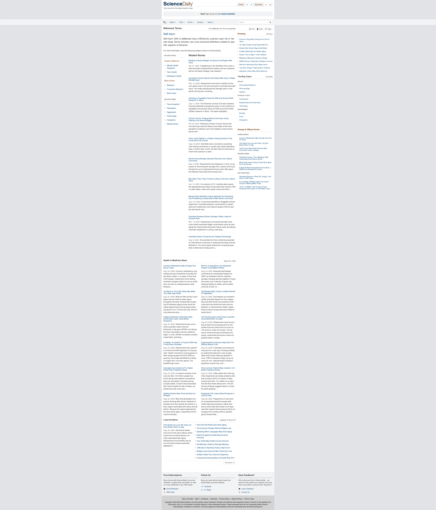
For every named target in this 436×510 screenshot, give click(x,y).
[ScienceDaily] (178, 4)
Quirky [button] (210, 22)
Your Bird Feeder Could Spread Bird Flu (253, 45)
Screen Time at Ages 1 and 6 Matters (252, 54)
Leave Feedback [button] (248, 489)
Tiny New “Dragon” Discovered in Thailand (254, 68)
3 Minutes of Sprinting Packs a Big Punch (213, 447)
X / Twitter (207, 490)
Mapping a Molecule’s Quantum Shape (253, 58)
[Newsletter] (270, 4)
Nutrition (242, 92)
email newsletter (228, 13)
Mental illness (172, 124)
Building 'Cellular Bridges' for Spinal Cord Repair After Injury (210, 61)
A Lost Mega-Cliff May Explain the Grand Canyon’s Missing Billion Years (254, 182)
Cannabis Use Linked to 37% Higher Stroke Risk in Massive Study (178, 369)
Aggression (171, 112)
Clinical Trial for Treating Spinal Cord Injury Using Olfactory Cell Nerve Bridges (208, 119)
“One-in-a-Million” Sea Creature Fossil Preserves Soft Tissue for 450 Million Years (254, 188)
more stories (229, 462)
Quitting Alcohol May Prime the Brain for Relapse (179, 394)
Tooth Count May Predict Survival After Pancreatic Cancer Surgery (253, 149)
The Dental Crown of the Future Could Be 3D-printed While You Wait (217, 318)
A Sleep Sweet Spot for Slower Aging (252, 51)
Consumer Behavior (175, 89)
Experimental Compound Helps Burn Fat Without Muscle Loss (217, 343)
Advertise (214, 499)
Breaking (241, 33)
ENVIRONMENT (243, 109)
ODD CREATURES (244, 173)
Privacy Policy (224, 499)
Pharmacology (244, 88)
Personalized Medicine (247, 85)
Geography (243, 120)
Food (241, 116)
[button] (252, 29)
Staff (196, 499)
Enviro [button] (190, 22)
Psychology (171, 116)
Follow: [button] (241, 4)
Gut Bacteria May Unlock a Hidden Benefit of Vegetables (218, 292)
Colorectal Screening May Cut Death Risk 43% (215, 457)
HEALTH (240, 81)
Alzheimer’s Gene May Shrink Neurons (253, 71)
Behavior (170, 85)
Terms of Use (249, 499)
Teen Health (172, 72)
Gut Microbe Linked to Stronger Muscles (213, 444)
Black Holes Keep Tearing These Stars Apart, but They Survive (255, 163)
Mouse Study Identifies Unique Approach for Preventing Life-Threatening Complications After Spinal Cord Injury (211, 197)
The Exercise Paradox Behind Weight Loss (214, 428)
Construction (243, 99)
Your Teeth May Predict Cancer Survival (213, 441)
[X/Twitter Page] (251, 4)
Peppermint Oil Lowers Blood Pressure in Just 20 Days (217, 394)
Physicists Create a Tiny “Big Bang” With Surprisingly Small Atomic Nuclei (253, 158)
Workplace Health (174, 76)
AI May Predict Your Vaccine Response (212, 454)
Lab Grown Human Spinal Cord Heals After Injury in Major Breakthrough (212, 79)
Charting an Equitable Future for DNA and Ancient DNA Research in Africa (211, 99)
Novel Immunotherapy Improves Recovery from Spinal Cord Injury (210, 159)
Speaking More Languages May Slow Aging (214, 431)
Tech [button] (181, 22)
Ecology (242, 113)
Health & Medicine (171, 61)
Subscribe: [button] (259, 4)
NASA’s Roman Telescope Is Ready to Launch (255, 61)
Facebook (207, 486)
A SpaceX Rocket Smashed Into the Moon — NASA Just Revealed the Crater (255, 168)
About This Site (187, 499)
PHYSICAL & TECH (244, 95)
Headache (171, 120)
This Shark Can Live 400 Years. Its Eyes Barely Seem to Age (177, 426)
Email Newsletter (172, 489)
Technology (243, 106)
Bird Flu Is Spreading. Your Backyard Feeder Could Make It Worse (216, 266)
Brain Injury (171, 93)
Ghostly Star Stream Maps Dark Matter (253, 48)
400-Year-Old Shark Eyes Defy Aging (211, 424)
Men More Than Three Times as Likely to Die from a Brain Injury (212, 179)
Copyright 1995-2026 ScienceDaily (177, 502)
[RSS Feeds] (266, 4)
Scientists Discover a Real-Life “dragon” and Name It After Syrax (255, 177)
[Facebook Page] (247, 4)
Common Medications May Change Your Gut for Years (179, 266)
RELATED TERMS (170, 99)
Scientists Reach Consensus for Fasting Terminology (210, 236)
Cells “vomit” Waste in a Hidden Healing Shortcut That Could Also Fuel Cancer (210, 139)
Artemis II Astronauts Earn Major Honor (253, 64)
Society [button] (200, 22)
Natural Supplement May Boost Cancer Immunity (212, 436)
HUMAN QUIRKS (243, 134)
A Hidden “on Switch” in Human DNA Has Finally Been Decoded (180, 343)
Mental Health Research (172, 66)
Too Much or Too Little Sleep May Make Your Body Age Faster (179, 292)
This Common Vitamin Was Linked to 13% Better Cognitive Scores (218, 369)
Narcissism (171, 108)
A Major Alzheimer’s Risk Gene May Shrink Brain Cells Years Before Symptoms (177, 319)
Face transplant (173, 104)
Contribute (204, 499)
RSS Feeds (170, 492)
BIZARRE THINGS (243, 154)
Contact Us (245, 492)
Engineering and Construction (250, 102)
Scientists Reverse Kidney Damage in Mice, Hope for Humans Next (210, 217)
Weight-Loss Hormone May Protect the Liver (214, 451)
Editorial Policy (237, 499)
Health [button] (172, 22)
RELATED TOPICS (170, 55)
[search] (270, 22)
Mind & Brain (169, 80)
